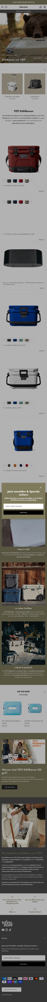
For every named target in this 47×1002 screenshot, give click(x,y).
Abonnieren (23, 512)
